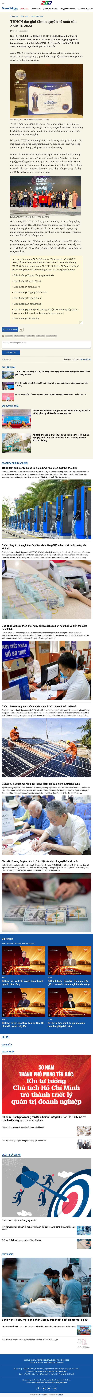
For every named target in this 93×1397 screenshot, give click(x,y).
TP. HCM (9, 336)
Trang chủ (14, 16)
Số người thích (85, 359)
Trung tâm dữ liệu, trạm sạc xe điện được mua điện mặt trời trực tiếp (39, 467)
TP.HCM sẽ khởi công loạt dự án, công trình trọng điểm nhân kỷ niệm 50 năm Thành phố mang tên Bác (52, 373)
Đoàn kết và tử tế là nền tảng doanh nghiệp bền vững (22, 983)
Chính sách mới (37, 16)
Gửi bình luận (11, 352)
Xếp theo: (67, 359)
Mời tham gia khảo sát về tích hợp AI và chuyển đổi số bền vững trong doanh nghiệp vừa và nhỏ (38, 1228)
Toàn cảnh (24, 9)
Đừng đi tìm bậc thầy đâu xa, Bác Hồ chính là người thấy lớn (23, 1025)
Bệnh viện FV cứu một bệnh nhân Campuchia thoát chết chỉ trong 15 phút (45, 1319)
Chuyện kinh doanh (67, 9)
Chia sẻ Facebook (11, 329)
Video (4, 943)
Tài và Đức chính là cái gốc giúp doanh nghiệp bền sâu (66, 1025)
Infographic (30, 943)
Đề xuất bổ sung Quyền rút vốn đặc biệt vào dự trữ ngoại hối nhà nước (40, 861)
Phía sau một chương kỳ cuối (19, 1220)
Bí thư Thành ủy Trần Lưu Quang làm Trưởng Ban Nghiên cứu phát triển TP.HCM (50, 394)
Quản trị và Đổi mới (50, 9)
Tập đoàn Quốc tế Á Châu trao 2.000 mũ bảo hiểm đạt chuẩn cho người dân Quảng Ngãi (38, 1326)
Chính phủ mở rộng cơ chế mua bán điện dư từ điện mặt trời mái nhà (39, 706)
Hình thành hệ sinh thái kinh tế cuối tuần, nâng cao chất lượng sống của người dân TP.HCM (51, 384)
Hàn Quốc (40, 336)
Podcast (10, 943)
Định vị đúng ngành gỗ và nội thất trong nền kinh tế (23, 1127)
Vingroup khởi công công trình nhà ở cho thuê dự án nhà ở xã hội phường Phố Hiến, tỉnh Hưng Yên (61, 412)
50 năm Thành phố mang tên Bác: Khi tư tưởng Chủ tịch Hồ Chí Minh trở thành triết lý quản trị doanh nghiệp (44, 1119)
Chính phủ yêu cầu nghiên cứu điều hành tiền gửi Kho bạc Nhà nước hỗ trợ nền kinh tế (44, 547)
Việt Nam (31, 336)
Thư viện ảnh (20, 943)
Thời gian (75, 359)
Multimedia (7, 939)
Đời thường (7, 1254)
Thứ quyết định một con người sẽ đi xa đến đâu (21, 1240)
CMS (43, 1395)
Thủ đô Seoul (51, 336)
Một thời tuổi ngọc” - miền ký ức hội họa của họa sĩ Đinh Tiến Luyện (30, 1340)
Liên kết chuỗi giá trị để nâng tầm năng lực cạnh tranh (24, 1141)
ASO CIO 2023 (19, 336)
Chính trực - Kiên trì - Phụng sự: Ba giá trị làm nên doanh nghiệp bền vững (69, 983)
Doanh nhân (35, 9)
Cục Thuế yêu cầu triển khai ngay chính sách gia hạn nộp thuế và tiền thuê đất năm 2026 (44, 627)
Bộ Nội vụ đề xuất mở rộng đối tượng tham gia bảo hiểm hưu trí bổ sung (41, 783)
